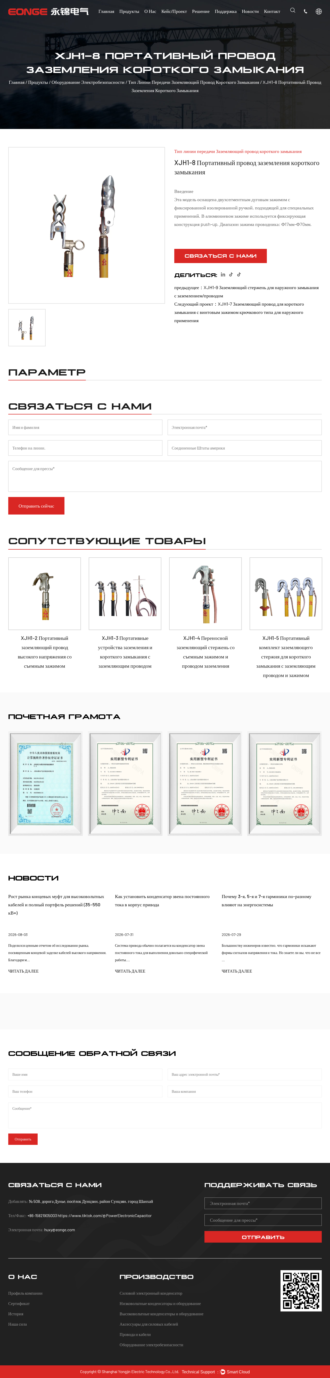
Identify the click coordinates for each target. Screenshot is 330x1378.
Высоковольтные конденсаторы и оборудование (161, 1313)
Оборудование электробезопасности (89, 82)
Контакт (272, 11)
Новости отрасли (258, 22)
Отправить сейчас (36, 506)
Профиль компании (25, 1293)
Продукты (129, 11)
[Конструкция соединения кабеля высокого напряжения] (284, 783)
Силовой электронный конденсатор (151, 1293)
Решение (201, 11)
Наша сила (17, 1324)
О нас (150, 11)
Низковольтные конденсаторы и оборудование (160, 1303)
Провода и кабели (135, 1334)
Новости (250, 11)
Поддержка (226, 11)
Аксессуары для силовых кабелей (149, 1324)
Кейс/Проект (174, 11)
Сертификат (19, 1303)
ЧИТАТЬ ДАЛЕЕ (23, 970)
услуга (222, 22)
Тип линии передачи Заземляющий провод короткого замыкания (193, 82)
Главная (106, 11)
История (15, 1313)
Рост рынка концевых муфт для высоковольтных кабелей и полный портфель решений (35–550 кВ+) (56, 904)
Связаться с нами (221, 255)
